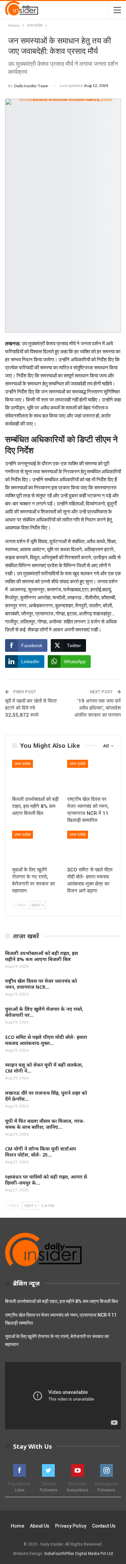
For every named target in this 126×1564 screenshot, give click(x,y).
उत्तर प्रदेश (22, 763)
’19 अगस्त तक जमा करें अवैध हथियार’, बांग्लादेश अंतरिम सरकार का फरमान (97, 708)
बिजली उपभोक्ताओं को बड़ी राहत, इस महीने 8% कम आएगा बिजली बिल (61, 1301)
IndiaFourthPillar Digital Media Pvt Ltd (78, 1553)
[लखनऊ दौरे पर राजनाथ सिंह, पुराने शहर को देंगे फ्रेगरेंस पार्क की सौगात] (106, 1100)
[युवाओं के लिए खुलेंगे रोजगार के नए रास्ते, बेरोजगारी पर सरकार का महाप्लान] (35, 847)
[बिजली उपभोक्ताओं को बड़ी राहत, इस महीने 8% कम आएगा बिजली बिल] (35, 776)
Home (17, 1526)
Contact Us (104, 1526)
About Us (39, 1526)
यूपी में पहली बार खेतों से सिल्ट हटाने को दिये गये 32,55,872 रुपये (31, 708)
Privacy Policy (70, 1526)
